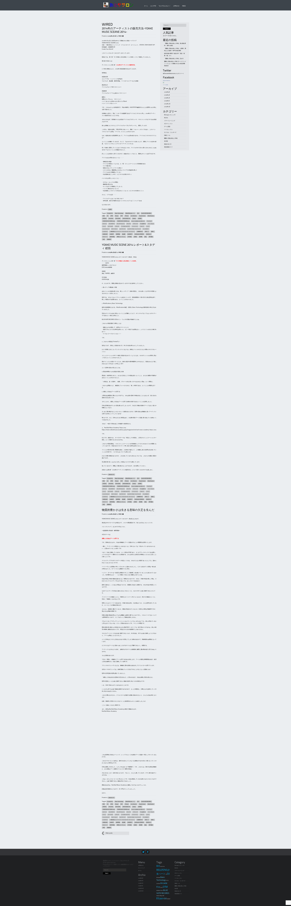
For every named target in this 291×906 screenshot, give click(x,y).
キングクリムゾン (120, 223)
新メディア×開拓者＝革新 (110, 287)
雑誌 (145, 236)
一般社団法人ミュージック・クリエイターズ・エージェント (122, 231)
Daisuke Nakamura (166, 80)
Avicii (161, 887)
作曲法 (184, 6)
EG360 (116, 215)
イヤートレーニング (169, 120)
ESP (121, 215)
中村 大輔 (121, 36)
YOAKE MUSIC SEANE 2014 (123, 221)
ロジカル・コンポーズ (170, 132)
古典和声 (112, 234)
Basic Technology (119, 213)
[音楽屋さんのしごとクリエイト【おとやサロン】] (118, 7)
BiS (138, 213)
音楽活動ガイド (168, 147)
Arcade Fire (110, 213)
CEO (104, 215)
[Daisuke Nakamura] (163, 82)
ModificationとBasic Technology (113, 303)
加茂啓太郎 (105, 234)
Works (166, 117)
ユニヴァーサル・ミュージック (134, 228)
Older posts (109, 833)
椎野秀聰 (118, 234)
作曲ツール (167, 135)
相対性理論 (112, 236)
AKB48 (160, 895)
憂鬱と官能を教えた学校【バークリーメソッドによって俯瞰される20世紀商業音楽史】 (175, 63)
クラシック (135, 223)
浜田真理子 (130, 234)
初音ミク (147, 231)
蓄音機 (140, 236)
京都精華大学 (139, 231)
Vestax (134, 218)
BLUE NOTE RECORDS (146, 213)
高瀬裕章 (109, 239)
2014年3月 (167, 95)
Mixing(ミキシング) (169, 114)
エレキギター (111, 223)
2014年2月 (167, 98)
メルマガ (127, 462)
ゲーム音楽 (167, 126)
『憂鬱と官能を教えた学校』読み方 (174, 58)
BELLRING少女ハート (130, 213)
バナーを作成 (165, 84)
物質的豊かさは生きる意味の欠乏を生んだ (128, 510)
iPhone (126, 215)
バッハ (104, 226)
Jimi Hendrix (134, 215)
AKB (163, 895)
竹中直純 (129, 236)
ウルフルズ (149, 221)
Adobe (157, 895)
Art (167, 880)
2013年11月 (167, 106)
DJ (107, 215)
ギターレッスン (168, 123)
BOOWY (168, 898)
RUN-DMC (118, 218)
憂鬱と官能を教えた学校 (170, 138)
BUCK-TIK (162, 866)
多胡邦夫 (126, 423)
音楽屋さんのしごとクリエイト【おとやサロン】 (116, 860)
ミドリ (147, 226)
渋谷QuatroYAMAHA (139, 234)
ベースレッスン (168, 129)
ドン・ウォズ (151, 223)
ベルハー (142, 226)
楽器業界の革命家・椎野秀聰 (111, 530)
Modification (151, 215)
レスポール (105, 231)
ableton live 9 (159, 890)
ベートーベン (135, 226)
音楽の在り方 (111, 474)
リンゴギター (146, 228)
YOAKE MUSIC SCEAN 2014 (109, 221)
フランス (117, 226)
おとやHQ (153, 6)
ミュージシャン (106, 228)
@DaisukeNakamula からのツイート (173, 73)
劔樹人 (152, 231)
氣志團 (123, 234)
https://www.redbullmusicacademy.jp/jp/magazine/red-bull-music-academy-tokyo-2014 (129, 429)
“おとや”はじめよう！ (165, 6)
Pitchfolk (111, 218)
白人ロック (105, 236)
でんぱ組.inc (143, 223)
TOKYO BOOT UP (126, 218)
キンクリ (128, 223)
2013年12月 (167, 103)
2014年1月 (167, 100)
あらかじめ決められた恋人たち (138, 221)
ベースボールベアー (125, 226)
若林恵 (135, 236)
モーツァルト (114, 228)
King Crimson (142, 215)
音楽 (104, 239)
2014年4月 (167, 92)
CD (166, 874)
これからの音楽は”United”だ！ (111, 341)
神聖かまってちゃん (121, 236)
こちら (145, 522)
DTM (112, 215)
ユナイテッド (122, 228)
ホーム (146, 6)
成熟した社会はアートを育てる (111, 391)
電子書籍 (151, 236)
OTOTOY (104, 218)
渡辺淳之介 (148, 234)
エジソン (104, 223)
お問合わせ (176, 6)
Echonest (158, 877)
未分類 (110, 209)
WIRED (139, 218)
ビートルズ (110, 226)
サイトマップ (141, 868)
